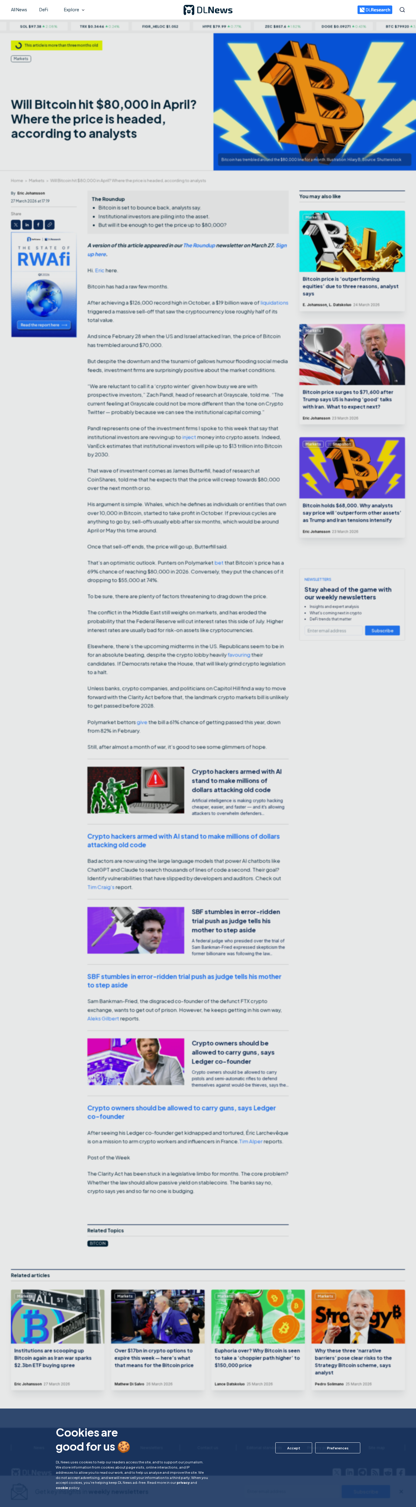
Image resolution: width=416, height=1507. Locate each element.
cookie (62, 1487)
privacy (183, 1482)
